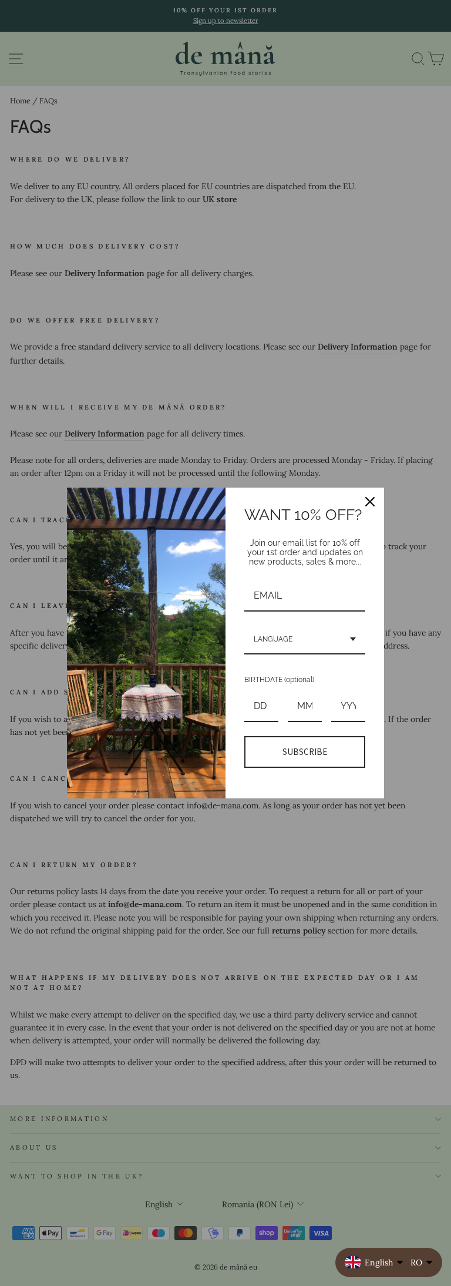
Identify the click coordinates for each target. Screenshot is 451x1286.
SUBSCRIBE (304, 751)
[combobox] (304, 640)
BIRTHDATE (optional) (279, 680)
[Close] (370, 502)
